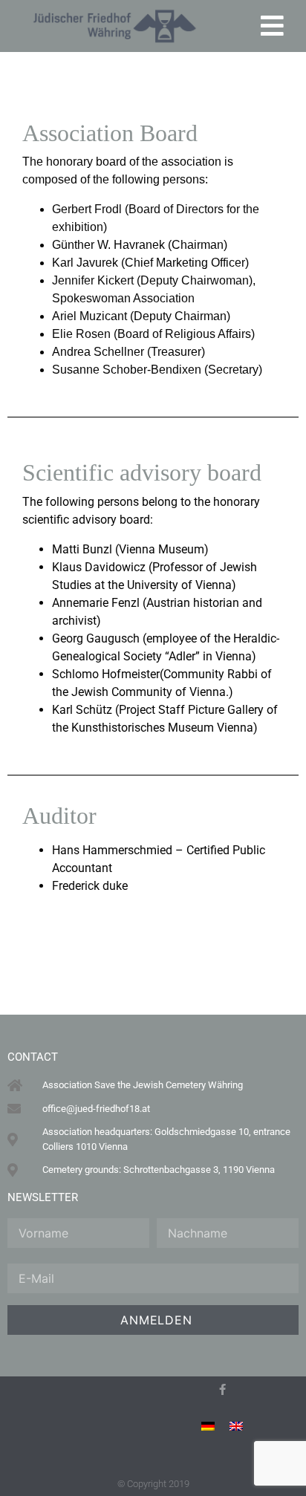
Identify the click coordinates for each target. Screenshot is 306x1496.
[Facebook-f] (222, 1389)
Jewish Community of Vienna (148, 692)
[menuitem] (208, 1426)
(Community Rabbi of (216, 674)
